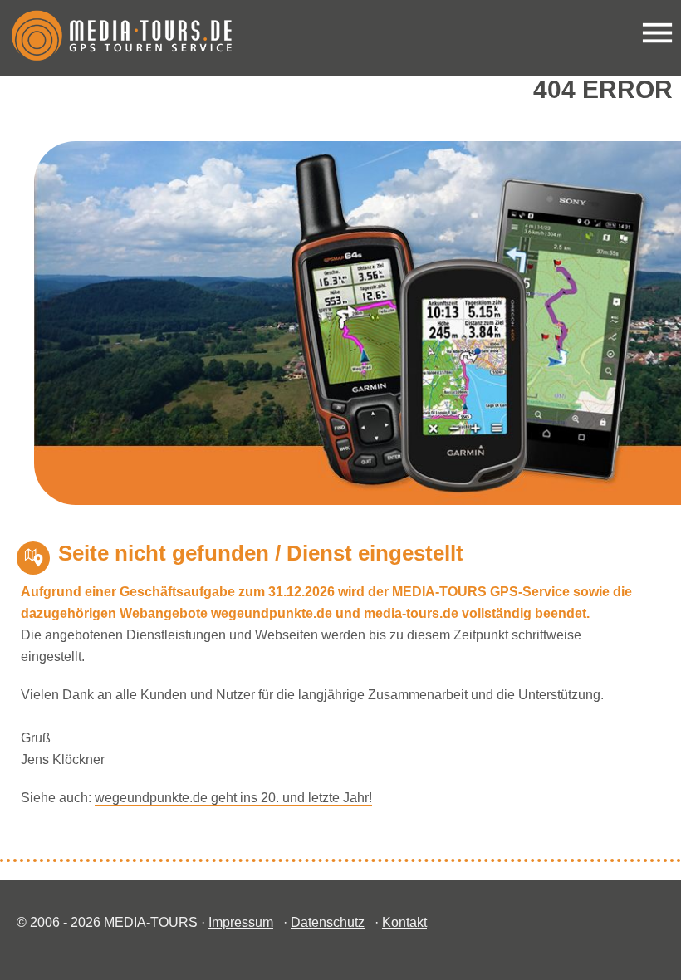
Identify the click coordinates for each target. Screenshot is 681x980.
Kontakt (404, 922)
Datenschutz (328, 922)
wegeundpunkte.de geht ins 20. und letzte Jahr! (233, 798)
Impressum (240, 922)
